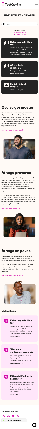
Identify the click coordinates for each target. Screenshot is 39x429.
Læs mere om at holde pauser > (12, 275)
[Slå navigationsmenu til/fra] (36, 4)
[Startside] (11, 4)
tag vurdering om (20, 35)
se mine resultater (20, 32)
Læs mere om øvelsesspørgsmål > (12, 130)
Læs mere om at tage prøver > (11, 208)
